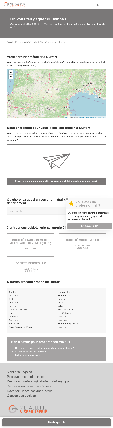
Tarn (55, 41)
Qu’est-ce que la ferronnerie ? (30, 351)
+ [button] (11, 72)
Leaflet (67, 117)
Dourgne (62, 316)
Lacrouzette (64, 292)
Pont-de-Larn (64, 295)
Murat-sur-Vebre (66, 309)
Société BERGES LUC (30, 263)
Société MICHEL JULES (82, 240)
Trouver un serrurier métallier (26, 41)
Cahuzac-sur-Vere (18, 309)
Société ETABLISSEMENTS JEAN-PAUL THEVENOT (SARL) (30, 241)
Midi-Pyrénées (45, 41)
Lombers (13, 316)
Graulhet (13, 302)
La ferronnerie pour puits (28, 355)
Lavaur (12, 306)
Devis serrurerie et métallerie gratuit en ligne (38, 381)
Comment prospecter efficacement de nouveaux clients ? (44, 348)
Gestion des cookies (21, 395)
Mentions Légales (19, 371)
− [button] (11, 76)
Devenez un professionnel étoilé (30, 390)
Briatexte (62, 299)
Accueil (10, 41)
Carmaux (13, 320)
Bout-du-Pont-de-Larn (69, 323)
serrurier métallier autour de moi (46, 62)
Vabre (61, 306)
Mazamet (13, 295)
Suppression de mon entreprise (29, 386)
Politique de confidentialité (25, 376)
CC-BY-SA (101, 117)
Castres (13, 292)
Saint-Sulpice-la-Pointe (21, 327)
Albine (61, 302)
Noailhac (62, 320)
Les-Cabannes (65, 313)
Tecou (12, 313)
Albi (11, 299)
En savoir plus (89, 226)
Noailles (62, 327)
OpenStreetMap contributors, (88, 117)
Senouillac (14, 323)
